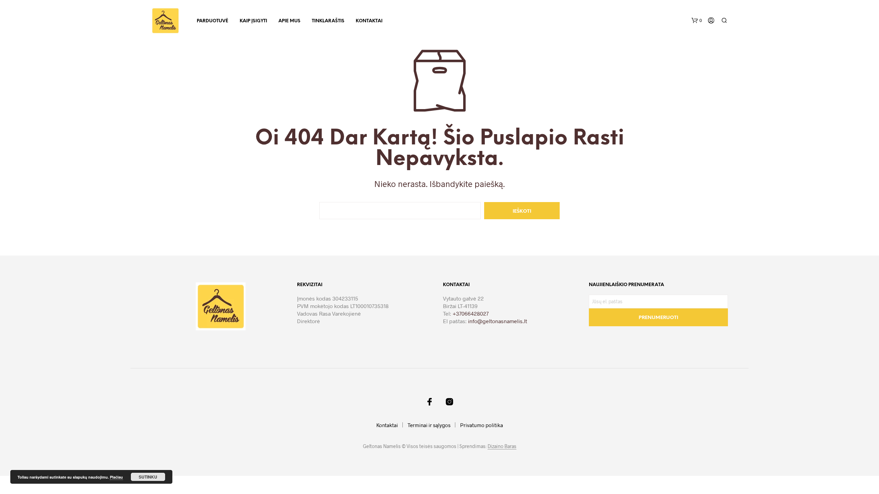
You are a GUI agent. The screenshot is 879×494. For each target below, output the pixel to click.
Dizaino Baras (502, 446)
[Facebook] (429, 402)
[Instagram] (449, 402)
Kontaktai (369, 21)
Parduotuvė (212, 21)
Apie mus (289, 21)
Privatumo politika (481, 425)
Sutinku (148, 477)
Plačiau (116, 477)
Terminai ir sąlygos (429, 425)
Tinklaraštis (328, 21)
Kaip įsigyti (253, 21)
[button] (697, 20)
